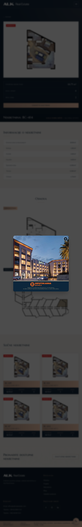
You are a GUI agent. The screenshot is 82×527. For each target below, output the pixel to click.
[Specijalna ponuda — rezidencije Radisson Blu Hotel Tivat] (41, 263)
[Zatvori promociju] (65, 239)
